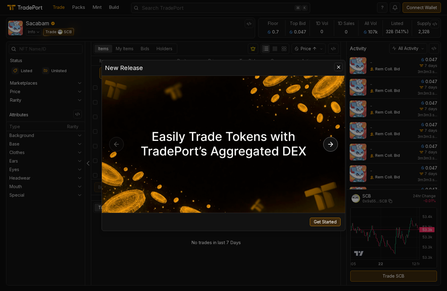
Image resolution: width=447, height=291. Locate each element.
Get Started (325, 221)
